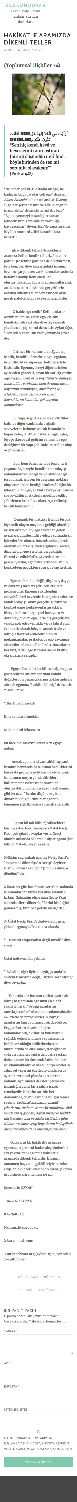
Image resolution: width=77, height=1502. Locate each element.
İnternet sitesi (16, 1409)
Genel (9, 50)
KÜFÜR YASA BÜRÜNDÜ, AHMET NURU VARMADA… (43, 1277)
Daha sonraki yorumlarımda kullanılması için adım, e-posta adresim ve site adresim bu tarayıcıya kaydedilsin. (38, 1443)
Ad (7, 1363)
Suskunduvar (26, 5)
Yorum (10, 1331)
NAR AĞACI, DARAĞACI (36, 1290)
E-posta (11, 1386)
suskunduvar (33, 50)
